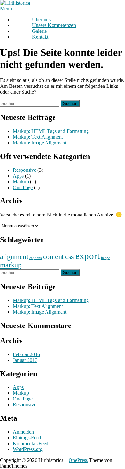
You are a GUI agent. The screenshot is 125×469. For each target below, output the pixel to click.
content (53, 257)
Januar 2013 (25, 360)
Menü (6, 8)
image (105, 258)
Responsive (24, 170)
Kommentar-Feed (30, 443)
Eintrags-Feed (27, 437)
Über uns (41, 19)
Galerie (39, 31)
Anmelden (23, 432)
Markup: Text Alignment (38, 137)
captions (35, 258)
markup (10, 265)
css (69, 257)
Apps (18, 176)
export (87, 256)
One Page (23, 187)
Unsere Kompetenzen (54, 25)
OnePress (78, 460)
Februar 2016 (26, 354)
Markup (21, 181)
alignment (14, 257)
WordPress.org (28, 449)
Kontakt (40, 37)
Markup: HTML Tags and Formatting (51, 131)
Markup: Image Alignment (39, 142)
